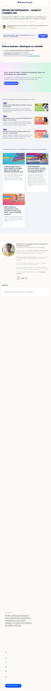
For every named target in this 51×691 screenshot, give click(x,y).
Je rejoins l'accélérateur (12, 685)
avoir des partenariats (33, 55)
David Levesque (13, 28)
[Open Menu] (2, 2)
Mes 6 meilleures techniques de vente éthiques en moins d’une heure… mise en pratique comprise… (12, 210)
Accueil (3, 21)
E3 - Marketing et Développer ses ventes (13, 21)
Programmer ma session (43, 36)
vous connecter (14, 292)
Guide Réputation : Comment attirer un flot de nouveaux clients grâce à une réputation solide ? (37, 169)
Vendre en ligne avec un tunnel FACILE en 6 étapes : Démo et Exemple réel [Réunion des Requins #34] (13, 169)
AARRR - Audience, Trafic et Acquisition (29, 21)
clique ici (13, 26)
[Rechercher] (48, 2)
